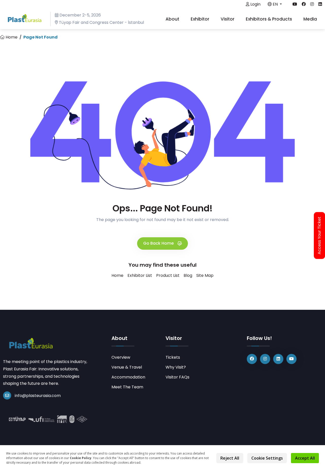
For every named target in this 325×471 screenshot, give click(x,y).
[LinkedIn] (278, 359)
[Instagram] (265, 359)
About (173, 19)
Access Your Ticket (319, 236)
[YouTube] (291, 359)
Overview (120, 357)
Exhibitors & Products (269, 19)
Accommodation (128, 377)
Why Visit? (176, 367)
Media (310, 19)
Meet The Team (127, 387)
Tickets (173, 357)
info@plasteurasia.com (38, 395)
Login (255, 4)
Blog (188, 275)
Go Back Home (159, 243)
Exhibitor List (139, 275)
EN (275, 4)
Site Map (205, 275)
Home (11, 37)
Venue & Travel (126, 367)
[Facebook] (252, 359)
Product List (168, 275)
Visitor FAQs (177, 377)
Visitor (228, 19)
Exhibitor (200, 19)
